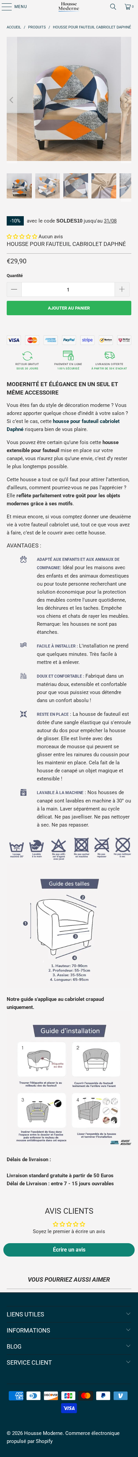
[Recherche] (113, 6)
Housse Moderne (43, 1433)
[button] (22, 237)
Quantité (15, 275)
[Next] (126, 100)
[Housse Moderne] (69, 6)
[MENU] (3, 6)
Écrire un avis (69, 1250)
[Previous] (11, 100)
